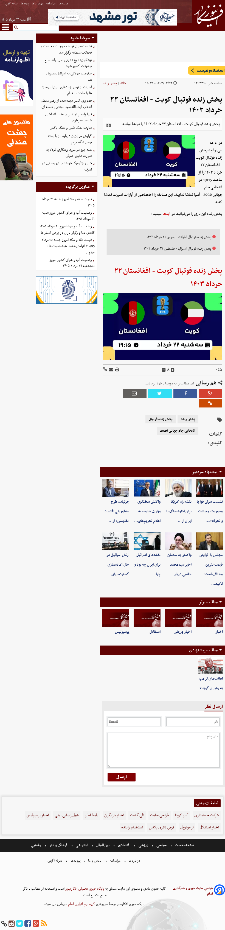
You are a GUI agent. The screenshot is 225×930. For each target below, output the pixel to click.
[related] (108, 125)
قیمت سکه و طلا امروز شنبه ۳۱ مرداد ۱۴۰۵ (68, 202)
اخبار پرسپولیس (38, 815)
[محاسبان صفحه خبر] (16, 105)
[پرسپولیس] (115, 618)
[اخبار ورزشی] (178, 618)
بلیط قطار (91, 815)
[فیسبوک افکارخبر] (27, 924)
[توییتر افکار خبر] (19, 924)
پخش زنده (110, 83)
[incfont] (173, 370)
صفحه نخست (184, 845)
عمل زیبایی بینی (67, 815)
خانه (123, 83)
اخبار (219, 632)
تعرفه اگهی (11, 3)
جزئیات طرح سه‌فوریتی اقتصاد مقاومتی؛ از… (117, 511)
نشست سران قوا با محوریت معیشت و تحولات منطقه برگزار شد (66, 49)
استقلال (155, 632)
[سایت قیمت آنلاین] (162, 70)
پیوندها (25, 3)
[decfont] (164, 370)
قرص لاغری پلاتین (161, 827)
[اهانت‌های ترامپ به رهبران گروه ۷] (210, 665)
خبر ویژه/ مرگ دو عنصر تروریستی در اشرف (67, 166)
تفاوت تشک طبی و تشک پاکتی (71, 128)
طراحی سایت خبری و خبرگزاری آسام (193, 891)
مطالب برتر (208, 602)
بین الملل (102, 845)
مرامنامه (51, 3)
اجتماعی (82, 845)
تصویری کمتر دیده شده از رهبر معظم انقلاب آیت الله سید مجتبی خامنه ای (66, 103)
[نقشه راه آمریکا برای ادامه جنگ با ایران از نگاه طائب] (178, 488)
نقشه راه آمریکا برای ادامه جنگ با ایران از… (179, 511)
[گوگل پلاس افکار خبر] (36, 924)
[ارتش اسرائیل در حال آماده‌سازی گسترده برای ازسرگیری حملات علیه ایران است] (115, 541)
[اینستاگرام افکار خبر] (12, 924)
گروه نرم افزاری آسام (81, 904)
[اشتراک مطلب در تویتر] (160, 393)
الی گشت (137, 815)
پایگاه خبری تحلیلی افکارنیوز (84, 889)
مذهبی (36, 845)
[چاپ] (116, 370)
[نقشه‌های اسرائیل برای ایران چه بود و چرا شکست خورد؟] (147, 541)
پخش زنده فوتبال (161, 419)
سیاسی (161, 845)
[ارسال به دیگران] (110, 370)
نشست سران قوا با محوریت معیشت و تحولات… (210, 511)
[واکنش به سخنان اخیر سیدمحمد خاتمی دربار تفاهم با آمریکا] (178, 541)
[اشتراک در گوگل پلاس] (210, 393)
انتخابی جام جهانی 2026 (177, 431)
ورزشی (143, 845)
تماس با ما (38, 3)
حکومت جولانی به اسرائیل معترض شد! (69, 76)
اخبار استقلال (209, 827)
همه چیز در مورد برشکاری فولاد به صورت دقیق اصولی (69, 153)
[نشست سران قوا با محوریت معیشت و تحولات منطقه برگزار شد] (209, 488)
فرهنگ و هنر (58, 845)
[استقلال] (147, 618)
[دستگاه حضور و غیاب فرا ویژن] (67, 303)
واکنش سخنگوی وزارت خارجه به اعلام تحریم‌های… (147, 511)
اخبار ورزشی (183, 632)
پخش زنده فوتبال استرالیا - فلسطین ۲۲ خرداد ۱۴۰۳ (177, 248)
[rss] (44, 924)
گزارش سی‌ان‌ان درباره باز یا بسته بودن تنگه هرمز (70, 139)
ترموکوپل (187, 827)
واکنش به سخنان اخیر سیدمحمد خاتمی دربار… (179, 564)
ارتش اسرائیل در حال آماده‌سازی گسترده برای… (117, 564)
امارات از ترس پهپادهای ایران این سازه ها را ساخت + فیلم (67, 90)
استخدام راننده (132, 827)
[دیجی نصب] (16, 179)
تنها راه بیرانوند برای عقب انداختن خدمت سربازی (68, 117)
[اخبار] (209, 618)
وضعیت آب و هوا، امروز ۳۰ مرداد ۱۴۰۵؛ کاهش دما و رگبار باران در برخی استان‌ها (66, 229)
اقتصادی (124, 845)
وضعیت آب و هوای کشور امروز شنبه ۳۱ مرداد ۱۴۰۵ (68, 216)
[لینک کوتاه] (105, 370)
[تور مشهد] (112, 24)
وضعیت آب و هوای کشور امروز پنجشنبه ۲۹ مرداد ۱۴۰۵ (72, 263)
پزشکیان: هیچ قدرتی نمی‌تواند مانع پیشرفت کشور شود (68, 63)
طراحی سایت (159, 815)
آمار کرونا (181, 815)
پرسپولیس (122, 632)
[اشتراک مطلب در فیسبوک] (185, 393)
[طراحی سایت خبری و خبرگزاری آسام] (219, 890)
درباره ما (64, 3)
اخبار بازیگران (114, 815)
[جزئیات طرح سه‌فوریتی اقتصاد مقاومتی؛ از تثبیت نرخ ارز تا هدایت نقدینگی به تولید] (115, 488)
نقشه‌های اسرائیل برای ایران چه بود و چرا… (147, 564)
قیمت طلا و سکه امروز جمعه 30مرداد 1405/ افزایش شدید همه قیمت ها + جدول (68, 246)
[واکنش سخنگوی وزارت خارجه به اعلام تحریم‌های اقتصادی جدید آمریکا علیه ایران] (147, 488)
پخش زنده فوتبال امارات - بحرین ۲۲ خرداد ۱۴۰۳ (179, 237)
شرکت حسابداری (206, 815)
